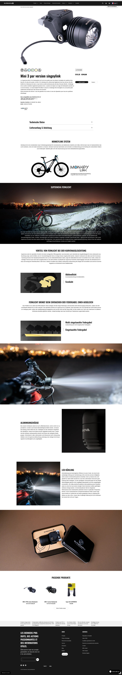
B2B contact (84, 648)
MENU (63, 632)
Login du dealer (64, 654)
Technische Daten (37, 122)
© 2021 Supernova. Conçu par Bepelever (28, 669)
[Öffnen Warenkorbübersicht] (109, 3)
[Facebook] (99, 3)
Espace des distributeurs (112, 6)
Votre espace (85, 650)
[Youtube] (100, 3)
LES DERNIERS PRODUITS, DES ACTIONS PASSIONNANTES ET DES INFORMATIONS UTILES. (29, 639)
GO (37, 659)
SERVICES (84, 632)
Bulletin (63, 650)
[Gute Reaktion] (24, 99)
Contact (84, 645)
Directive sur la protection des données (90, 643)
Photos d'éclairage (47, 3)
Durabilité (77, 3)
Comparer (93, 82)
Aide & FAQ (84, 638)
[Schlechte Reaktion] (27, 99)
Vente (41, 3)
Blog (63, 648)
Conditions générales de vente (88, 640)
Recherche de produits (56, 3)
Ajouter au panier (82, 82)
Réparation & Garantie (87, 635)
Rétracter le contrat (6, 672)
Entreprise (64, 645)
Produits (63, 635)
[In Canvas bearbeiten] (32, 99)
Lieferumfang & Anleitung (40, 127)
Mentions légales (85, 653)
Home (22, 7)
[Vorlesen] (29, 99)
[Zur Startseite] (9, 3)
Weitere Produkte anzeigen (61, 608)
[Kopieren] (22, 99)
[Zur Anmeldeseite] (106, 3)
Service (63, 643)
